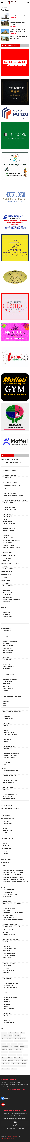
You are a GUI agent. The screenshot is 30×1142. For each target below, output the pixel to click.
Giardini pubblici (7, 643)
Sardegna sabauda (8, 917)
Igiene (6, 741)
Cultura (4, 488)
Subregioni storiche (8, 666)
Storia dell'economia (9, 953)
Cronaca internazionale (10, 475)
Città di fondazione (8, 985)
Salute (5, 832)
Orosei (20, 1057)
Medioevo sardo (7, 906)
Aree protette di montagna (10, 770)
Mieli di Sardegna (7, 592)
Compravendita (7, 558)
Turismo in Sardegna (8, 552)
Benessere (7, 723)
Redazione (13, 17)
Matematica (4, 1052)
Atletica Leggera (9, 718)
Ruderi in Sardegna (8, 662)
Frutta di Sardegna (8, 585)
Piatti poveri (6, 601)
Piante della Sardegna (10, 778)
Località (16, 1049)
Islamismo (4, 1049)
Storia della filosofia (9, 955)
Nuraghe (20, 1054)
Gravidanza (7, 739)
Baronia (17, 1032)
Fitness (6, 730)
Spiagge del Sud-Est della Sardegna (13, 877)
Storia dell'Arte (7, 465)
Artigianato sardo (8, 502)
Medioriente (18, 1052)
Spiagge (3, 865)
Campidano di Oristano (10, 997)
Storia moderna (7, 957)
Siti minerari (6, 664)
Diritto (5, 566)
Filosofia (5, 932)
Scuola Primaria (5, 1063)
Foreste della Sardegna (10, 785)
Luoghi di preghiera (8, 646)
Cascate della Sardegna (10, 780)
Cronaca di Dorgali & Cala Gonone (12, 473)
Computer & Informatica (9, 963)
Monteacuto (7, 1011)
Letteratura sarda (8, 526)
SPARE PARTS (5, 862)
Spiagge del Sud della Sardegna (12, 875)
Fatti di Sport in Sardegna (10, 482)
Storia (3, 887)
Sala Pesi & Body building (11, 755)
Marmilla (7, 1006)
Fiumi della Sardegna (9, 782)
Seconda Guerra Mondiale (10, 944)
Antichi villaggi (7, 978)
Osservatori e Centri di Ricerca (11, 540)
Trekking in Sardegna (9, 798)
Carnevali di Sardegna (9, 507)
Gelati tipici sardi (7, 588)
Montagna (4, 768)
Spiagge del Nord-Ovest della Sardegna (14, 872)
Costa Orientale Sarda (7, 1041)
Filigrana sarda (8, 537)
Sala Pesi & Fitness (9, 758)
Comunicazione (7, 966)
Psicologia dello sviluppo (11, 753)
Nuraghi (25, 1054)
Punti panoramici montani (10, 794)
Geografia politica (8, 614)
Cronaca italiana (7, 477)
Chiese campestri (9, 512)
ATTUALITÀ (4, 468)
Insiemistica (6, 703)
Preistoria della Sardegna (14, 1060)
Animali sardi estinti (8, 890)
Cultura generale (8, 811)
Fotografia (6, 968)
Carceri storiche (7, 639)
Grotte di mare (7, 677)
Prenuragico (6, 910)
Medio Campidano (9, 1008)
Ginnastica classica (10, 732)
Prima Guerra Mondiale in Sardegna (13, 913)
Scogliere (5, 690)
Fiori (8, 1043)
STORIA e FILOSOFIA (7, 930)
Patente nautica (7, 813)
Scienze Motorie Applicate (11, 760)
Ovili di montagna (7, 789)
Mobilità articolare (9, 746)
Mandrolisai (7, 1004)
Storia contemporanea (9, 948)
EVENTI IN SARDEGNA (7, 572)
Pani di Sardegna (7, 595)
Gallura (6, 999)
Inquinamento (8, 744)
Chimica (5, 577)
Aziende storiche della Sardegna (12, 505)
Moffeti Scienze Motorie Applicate (12, 711)
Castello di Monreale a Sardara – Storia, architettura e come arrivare (18, 30)
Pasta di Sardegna (8, 597)
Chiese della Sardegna (9, 509)
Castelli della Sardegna (10, 894)
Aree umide (6, 636)
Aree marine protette (9, 674)
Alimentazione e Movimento (11, 714)
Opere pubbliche (7, 655)
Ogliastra (7, 1018)
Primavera (24, 1060)
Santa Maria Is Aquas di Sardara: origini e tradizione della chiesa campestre (18, 22)
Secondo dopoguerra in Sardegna (12, 922)
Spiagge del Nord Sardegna (10, 868)
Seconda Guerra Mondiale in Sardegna (14, 919)
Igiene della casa (7, 830)
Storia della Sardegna (12, 1066)
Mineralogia (6, 845)
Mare (2, 672)
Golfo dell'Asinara (14, 1046)
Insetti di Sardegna (8, 787)
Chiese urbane (8, 516)
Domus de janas (23, 1041)
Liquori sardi (6, 590)
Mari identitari (7, 686)
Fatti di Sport (6, 480)
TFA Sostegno (6, 815)
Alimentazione (7, 821)
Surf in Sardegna (9, 545)
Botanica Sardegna (8, 773)
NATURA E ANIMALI (6, 805)
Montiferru (7, 1013)
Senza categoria (6, 859)
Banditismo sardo (8, 892)
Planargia (7, 1020)
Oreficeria (6, 535)
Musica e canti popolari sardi (11, 533)
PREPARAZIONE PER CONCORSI (10, 808)
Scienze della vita (8, 856)
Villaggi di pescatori (8, 693)
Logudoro (7, 1002)
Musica (3, 802)
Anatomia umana (7, 823)
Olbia (15, 1057)
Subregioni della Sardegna (10, 990)
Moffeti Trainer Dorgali (9, 709)
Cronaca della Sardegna (10, 470)
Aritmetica (6, 699)
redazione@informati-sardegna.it (8, 1138)
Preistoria (6, 941)
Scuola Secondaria (15, 1063)
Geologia (5, 843)
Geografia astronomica (9, 610)
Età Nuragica (6, 899)
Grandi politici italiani (9, 934)
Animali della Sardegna (9, 493)
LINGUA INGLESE (6, 625)
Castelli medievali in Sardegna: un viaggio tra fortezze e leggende (18, 14)
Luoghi (3, 634)
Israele (10, 1049)
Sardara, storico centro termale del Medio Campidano (18, 37)
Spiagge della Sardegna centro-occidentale (15, 881)
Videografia (6, 972)
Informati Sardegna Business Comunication (10, 621)
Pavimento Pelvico (9, 748)
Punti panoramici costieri (10, 688)
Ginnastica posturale (10, 737)
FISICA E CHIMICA (6, 575)
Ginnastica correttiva (10, 735)
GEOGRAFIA (4, 607)
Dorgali (3, 1043)
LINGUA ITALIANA (6, 628)
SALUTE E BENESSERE (7, 818)
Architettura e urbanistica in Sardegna (14, 498)
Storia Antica (6, 946)
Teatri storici (6, 669)
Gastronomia (5, 580)
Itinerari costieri (7, 681)
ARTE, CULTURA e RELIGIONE (9, 460)
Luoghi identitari (7, 648)
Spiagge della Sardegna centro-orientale (14, 884)
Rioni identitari (7, 659)
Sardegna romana (8, 915)
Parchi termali (7, 657)
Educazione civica (8, 568)
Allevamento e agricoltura (10, 491)
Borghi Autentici (7, 981)
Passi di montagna (8, 792)
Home (2, 7)
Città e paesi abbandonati (10, 987)
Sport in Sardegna (8, 542)
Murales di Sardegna (9, 528)
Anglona (6, 992)
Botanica (5, 853)
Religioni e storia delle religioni (12, 462)
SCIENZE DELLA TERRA (7, 838)
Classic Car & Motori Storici (10, 485)
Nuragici (4, 1057)
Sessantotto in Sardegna (10, 924)
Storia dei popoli (7, 951)
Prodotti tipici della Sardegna (11, 604)
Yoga (5, 764)
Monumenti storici (8, 652)
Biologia (5, 851)
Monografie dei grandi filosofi (11, 939)
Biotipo (6, 725)
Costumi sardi (6, 519)
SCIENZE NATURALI (6, 848)
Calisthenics (8, 728)
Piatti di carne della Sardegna (11, 599)
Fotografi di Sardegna (9, 523)
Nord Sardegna (12, 1054)
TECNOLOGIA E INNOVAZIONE (9, 961)
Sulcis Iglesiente (9, 1022)
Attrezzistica (8, 721)
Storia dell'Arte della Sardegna (12, 547)
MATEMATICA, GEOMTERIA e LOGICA (11, 696)
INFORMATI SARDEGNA (13, 1136)
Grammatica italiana (8, 630)
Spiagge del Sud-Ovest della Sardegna (13, 879)
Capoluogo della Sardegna (10, 983)
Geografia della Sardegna (10, 641)
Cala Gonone (17, 1035)
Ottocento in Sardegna (9, 908)
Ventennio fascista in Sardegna (11, 926)
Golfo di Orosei (23, 1046)
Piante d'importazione (10, 775)
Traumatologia (7, 835)
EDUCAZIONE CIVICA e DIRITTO (10, 563)
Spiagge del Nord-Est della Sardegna (13, 870)
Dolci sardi (6, 583)
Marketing (6, 560)
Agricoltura (6, 841)
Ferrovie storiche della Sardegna (12, 903)
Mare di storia (7, 684)
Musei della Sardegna (9, 530)
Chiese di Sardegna (6, 1038)
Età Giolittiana (7, 896)
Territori (4, 976)
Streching (7, 762)
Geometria (6, 701)
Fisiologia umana (7, 826)
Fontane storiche (8, 521)
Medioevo (5, 937)
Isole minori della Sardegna (11, 679)
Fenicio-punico (7, 901)
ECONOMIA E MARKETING (8, 555)
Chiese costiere (8, 514)
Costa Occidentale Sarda (19, 1038)
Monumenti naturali (8, 650)
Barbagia (7, 995)
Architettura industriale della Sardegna (14, 500)
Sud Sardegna (22, 1066)
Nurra (6, 1015)
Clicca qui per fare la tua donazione (15, 1128)
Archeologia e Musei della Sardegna (13, 495)
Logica (4, 705)
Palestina (4, 1060)
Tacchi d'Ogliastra (8, 796)
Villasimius (14, 1068)
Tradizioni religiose (8, 550)
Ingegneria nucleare (9, 970)
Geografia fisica (7, 612)
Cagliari (10, 1035)
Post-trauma (7, 751)
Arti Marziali (7, 716)
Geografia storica (8, 616)
